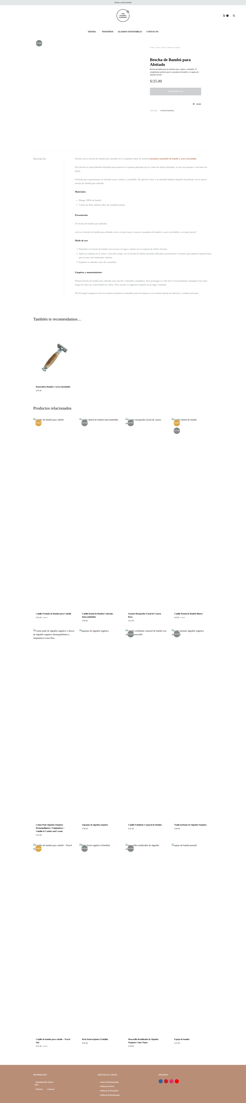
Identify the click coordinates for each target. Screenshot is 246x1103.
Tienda (158, 47)
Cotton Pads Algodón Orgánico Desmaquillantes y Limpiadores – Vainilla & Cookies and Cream (50, 828)
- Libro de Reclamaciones (109, 1082)
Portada (152, 47)
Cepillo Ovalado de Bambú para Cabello (53, 614)
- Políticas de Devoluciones (109, 1095)
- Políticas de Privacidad (108, 1091)
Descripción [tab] (39, 158)
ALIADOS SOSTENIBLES (130, 32)
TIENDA (92, 32)
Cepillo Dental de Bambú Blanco (188, 614)
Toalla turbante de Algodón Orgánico (190, 825)
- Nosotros (39, 1089)
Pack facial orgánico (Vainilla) (95, 1039)
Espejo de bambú (181, 1039)
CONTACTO (152, 32)
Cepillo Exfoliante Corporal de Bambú (145, 825)
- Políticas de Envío (106, 1086)
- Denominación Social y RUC (44, 1083)
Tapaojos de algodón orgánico (95, 825)
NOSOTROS (107, 32)
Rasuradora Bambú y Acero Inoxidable (53, 387)
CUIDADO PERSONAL (167, 110)
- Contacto (50, 1089)
